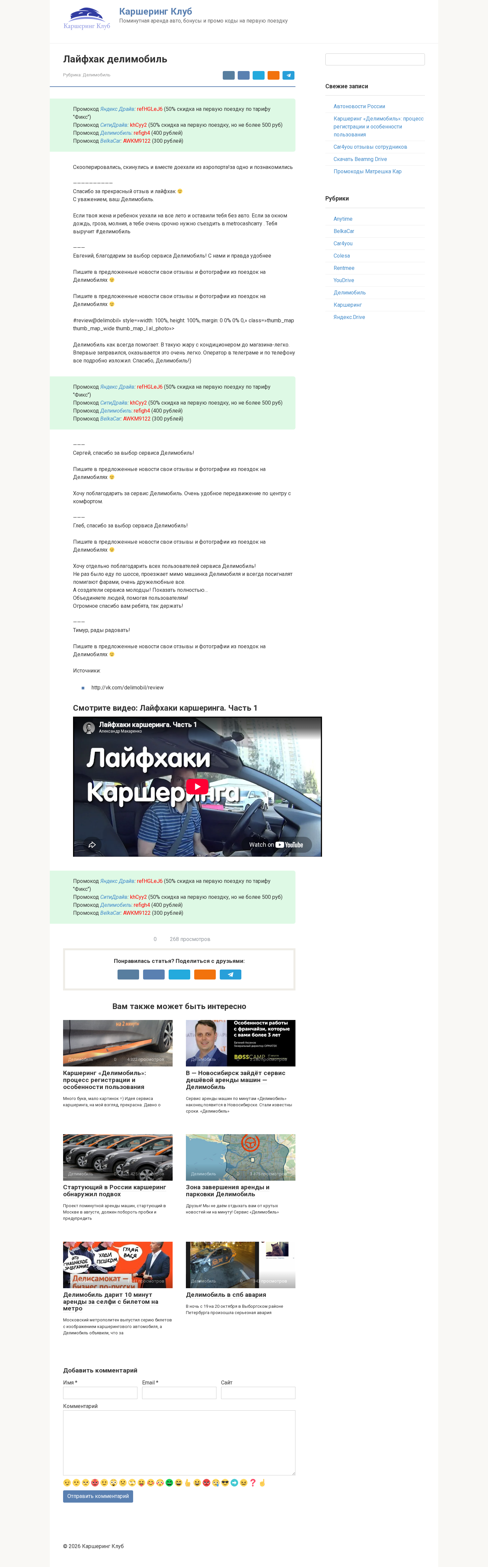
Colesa (342, 256)
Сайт (226, 1382)
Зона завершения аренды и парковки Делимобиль (228, 1190)
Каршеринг (348, 305)
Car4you (343, 243)
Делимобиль (97, 74)
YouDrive (344, 280)
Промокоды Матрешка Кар (368, 171)
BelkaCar (110, 141)
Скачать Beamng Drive (360, 159)
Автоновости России (359, 106)
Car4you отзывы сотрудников (370, 147)
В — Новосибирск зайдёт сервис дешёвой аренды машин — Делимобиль (235, 1080)
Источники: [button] (87, 670)
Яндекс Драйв (117, 109)
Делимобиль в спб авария (226, 1294)
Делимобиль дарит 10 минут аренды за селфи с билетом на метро (110, 1301)
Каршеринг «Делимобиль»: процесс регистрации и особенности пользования (104, 1080)
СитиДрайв (113, 125)
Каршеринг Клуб (155, 11)
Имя (70, 1382)
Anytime (343, 219)
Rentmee (344, 268)
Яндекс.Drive (349, 317)
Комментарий (80, 1406)
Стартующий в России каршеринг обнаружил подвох (114, 1190)
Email (150, 1382)
